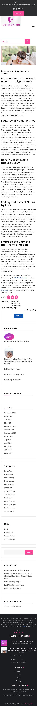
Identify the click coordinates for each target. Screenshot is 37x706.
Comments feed (9, 536)
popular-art (8, 488)
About (18, 675)
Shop (18, 678)
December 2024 (9, 426)
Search (29, 552)
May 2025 (7, 423)
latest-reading (9, 478)
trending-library (9, 501)
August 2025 (8, 416)
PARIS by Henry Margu (12, 369)
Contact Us (18, 672)
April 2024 (7, 450)
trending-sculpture (10, 505)
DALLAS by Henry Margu (12, 380)
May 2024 (7, 446)
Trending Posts (16, 305)
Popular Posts (15, 303)
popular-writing (9, 491)
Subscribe (18, 13)
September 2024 (10, 433)
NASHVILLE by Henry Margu (14, 374)
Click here (4, 290)
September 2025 (10, 413)
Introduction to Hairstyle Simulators (16, 341)
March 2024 (8, 453)
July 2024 (7, 440)
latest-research (9, 481)
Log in (6, 529)
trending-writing (9, 508)
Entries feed (8, 532)
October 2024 (9, 430)
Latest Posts (15, 301)
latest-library (8, 474)
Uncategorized (9, 511)
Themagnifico (29, 704)
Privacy (18, 681)
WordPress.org (9, 539)
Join (24, 626)
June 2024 (8, 443)
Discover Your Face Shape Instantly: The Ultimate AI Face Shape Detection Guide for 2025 (18, 361)
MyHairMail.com (21, 278)
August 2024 (8, 436)
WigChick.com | (8, 28)
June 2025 (8, 420)
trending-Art (8, 498)
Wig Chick (20, 71)
